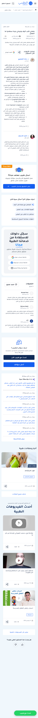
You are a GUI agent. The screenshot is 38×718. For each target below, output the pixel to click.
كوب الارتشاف (30, 471)
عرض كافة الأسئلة (19, 439)
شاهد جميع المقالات (19, 494)
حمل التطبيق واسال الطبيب (20, 186)
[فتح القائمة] (34, 3)
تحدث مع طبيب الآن (19, 357)
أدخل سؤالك (19, 364)
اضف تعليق (10, 284)
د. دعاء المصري (23, 59)
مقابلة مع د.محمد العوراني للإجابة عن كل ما (19, 534)
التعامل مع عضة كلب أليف (22, 205)
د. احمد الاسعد (23, 136)
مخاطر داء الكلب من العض (25, 214)
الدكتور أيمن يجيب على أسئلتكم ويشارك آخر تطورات (19, 571)
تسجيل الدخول (6, 3)
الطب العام (17, 10)
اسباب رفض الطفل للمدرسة (23, 608)
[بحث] (13, 3)
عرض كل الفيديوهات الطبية (19, 632)
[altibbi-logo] (25, 3)
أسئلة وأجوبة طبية (27, 10)
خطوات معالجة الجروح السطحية (23, 219)
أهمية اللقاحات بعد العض (25, 209)
